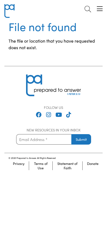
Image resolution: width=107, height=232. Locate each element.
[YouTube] (58, 115)
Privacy (18, 163)
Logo (9, 7)
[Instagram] (48, 115)
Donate (92, 163)
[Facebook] (39, 115)
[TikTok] (68, 115)
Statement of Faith (67, 165)
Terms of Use (40, 165)
